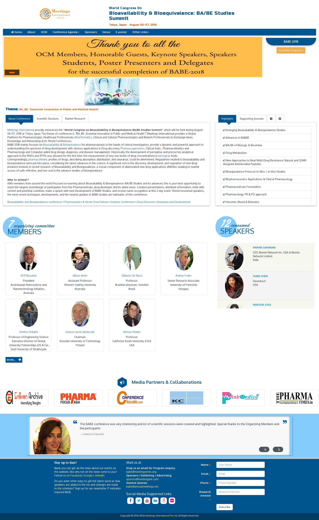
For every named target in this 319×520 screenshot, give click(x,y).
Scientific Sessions (48, 118)
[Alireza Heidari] (132, 314)
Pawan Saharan (264, 247)
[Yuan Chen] (234, 286)
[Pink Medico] (240, 398)
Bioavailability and (18, 201)
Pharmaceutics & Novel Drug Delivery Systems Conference (99, 201)
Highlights (227, 118)
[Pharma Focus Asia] (78, 398)
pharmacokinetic (38, 159)
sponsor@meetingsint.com (142, 479)
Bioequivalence (72, 144)
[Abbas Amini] (80, 257)
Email (205, 473)
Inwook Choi (262, 304)
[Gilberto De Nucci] (132, 257)
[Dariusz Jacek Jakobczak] (80, 314)
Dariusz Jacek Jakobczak (80, 331)
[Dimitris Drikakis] (29, 314)
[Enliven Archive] (24, 398)
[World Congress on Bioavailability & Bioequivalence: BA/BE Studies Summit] (66, 13)
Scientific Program (290, 50)
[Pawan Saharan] (234, 257)
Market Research (75, 118)
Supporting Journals (252, 118)
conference (55, 201)
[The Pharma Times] (294, 398)
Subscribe (224, 507)
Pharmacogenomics (132, 148)
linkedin (99, 475)
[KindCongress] (186, 398)
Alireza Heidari (131, 331)
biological (164, 155)
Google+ (88, 475)
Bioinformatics (83, 137)
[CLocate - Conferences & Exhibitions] (132, 398)
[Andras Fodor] (184, 257)
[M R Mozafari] (29, 257)
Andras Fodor (184, 275)
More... (11, 359)
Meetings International (20, 129)
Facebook (76, 475)
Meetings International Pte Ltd (161, 515)
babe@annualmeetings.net (142, 486)
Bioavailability (51, 144)
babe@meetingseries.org (141, 471)
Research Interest (205, 493)
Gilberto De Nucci (131, 275)
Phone (204, 482)
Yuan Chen (260, 276)
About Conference (19, 118)
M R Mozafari (29, 275)
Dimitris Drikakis (28, 331)
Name (205, 464)
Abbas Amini (80, 275)
